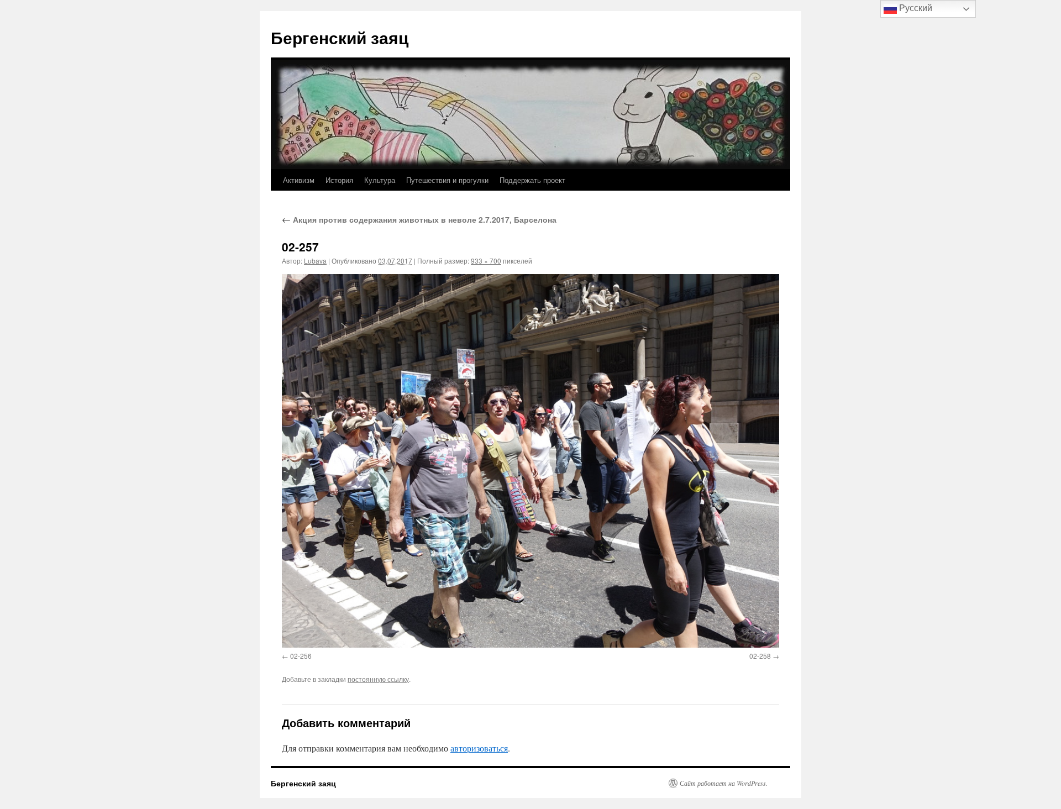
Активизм (298, 180)
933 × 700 (486, 260)
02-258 (760, 655)
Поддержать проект (532, 180)
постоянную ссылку (378, 679)
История (339, 180)
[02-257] (530, 460)
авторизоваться (479, 748)
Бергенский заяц (339, 37)
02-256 (301, 655)
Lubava (315, 260)
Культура (379, 180)
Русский (914, 8)
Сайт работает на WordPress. (724, 783)
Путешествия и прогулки (447, 180)
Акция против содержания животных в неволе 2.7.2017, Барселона (419, 219)
